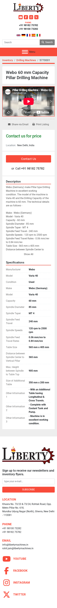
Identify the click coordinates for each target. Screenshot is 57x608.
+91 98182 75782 (28, 25)
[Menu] (25, 52)
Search (49, 42)
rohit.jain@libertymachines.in (17, 548)
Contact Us (28, 159)
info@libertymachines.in (15, 544)
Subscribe (28, 489)
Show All (28, 254)
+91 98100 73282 (28, 28)
